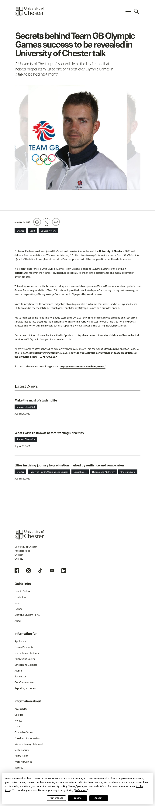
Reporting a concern (25, 688)
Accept (98, 798)
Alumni (18, 670)
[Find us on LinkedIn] (63, 570)
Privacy (18, 720)
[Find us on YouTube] (52, 570)
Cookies (19, 714)
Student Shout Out (26, 407)
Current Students (24, 647)
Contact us (20, 597)
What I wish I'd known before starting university (49, 433)
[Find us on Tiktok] (40, 570)
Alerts (18, 620)
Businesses (20, 676)
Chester (20, 231)
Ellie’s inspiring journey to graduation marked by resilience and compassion (69, 465)
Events (18, 609)
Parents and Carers (25, 659)
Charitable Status (24, 732)
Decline (77, 798)
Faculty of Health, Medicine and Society (49, 472)
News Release (80, 472)
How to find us (22, 591)
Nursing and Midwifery (103, 472)
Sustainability (22, 750)
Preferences (56, 798)
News (17, 603)
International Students (27, 653)
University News (48, 231)
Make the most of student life (36, 400)
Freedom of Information (27, 738)
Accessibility (21, 709)
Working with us (23, 761)
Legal (17, 726)
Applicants (20, 641)
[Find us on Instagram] (28, 570)
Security (19, 767)
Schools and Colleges (26, 664)
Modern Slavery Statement (29, 744)
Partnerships (21, 756)
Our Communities (24, 682)
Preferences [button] (81, 790)
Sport (32, 231)
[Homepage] (29, 11)
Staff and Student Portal (27, 614)
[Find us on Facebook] (17, 570)
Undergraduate (127, 472)
